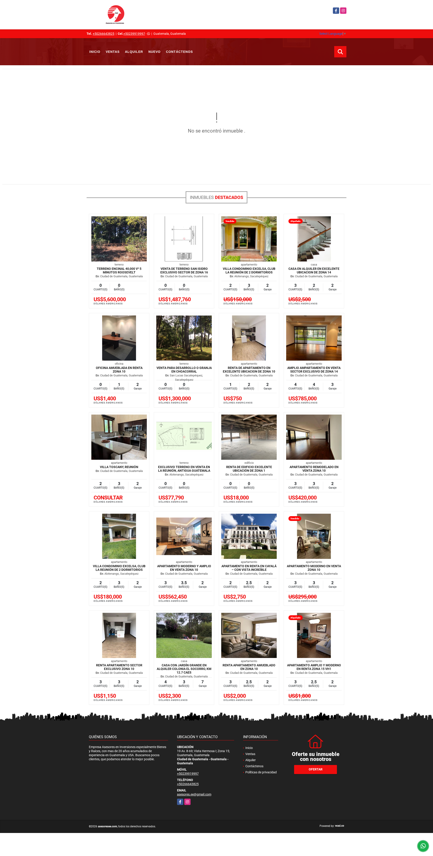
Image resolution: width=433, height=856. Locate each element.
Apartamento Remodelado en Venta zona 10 (314, 468)
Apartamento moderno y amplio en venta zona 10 (184, 567)
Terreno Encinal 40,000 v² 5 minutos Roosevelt (119, 270)
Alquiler (134, 52)
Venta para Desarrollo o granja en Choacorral (184, 369)
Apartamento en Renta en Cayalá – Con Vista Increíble (248, 567)
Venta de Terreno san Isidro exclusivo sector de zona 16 (184, 270)
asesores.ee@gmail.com (194, 794)
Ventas (113, 52)
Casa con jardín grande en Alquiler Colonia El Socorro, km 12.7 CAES (184, 668)
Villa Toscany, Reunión (119, 467)
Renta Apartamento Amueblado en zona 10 (249, 667)
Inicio (94, 52)
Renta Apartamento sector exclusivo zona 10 (119, 667)
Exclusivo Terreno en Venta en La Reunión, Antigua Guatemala (184, 468)
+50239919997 (134, 33)
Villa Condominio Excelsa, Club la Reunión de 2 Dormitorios (249, 270)
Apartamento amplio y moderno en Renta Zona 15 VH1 (314, 667)
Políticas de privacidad (261, 772)
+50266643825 (103, 33)
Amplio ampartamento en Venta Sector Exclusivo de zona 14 (314, 369)
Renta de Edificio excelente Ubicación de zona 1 (249, 468)
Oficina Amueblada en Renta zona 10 (119, 369)
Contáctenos (179, 52)
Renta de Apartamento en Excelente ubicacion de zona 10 (249, 369)
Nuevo (154, 52)
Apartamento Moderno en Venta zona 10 (314, 567)
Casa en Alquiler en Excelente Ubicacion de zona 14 (313, 270)
